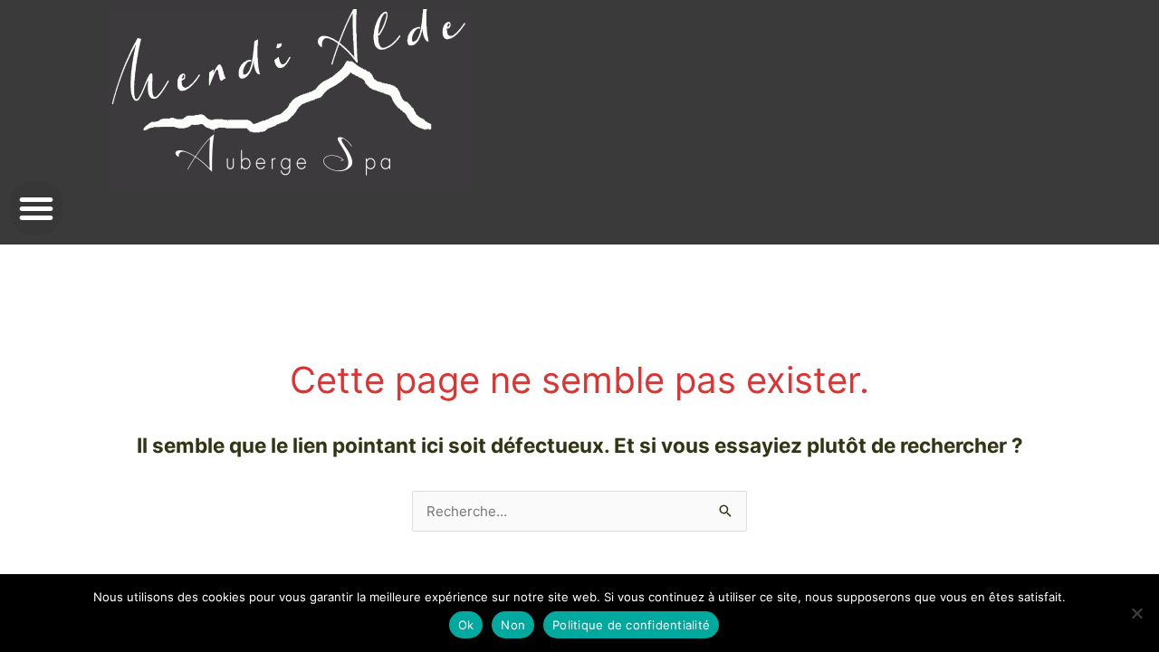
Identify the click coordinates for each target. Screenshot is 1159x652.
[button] (36, 208)
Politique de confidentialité (631, 625)
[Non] (1136, 613)
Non (513, 625)
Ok (466, 625)
